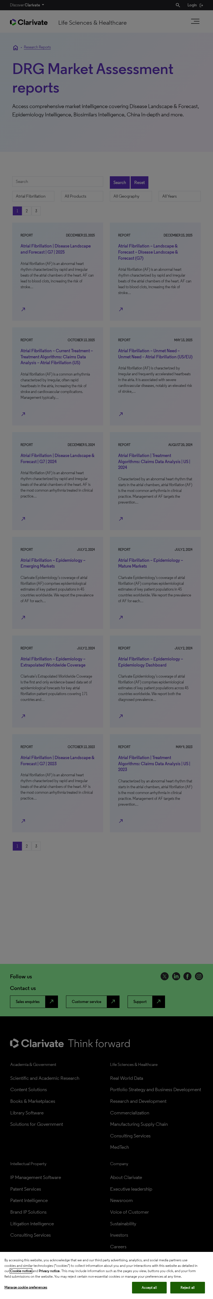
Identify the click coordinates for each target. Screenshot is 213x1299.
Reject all (188, 1287)
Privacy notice (49, 1271)
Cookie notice (21, 1271)
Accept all (149, 1287)
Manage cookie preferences (25, 1287)
